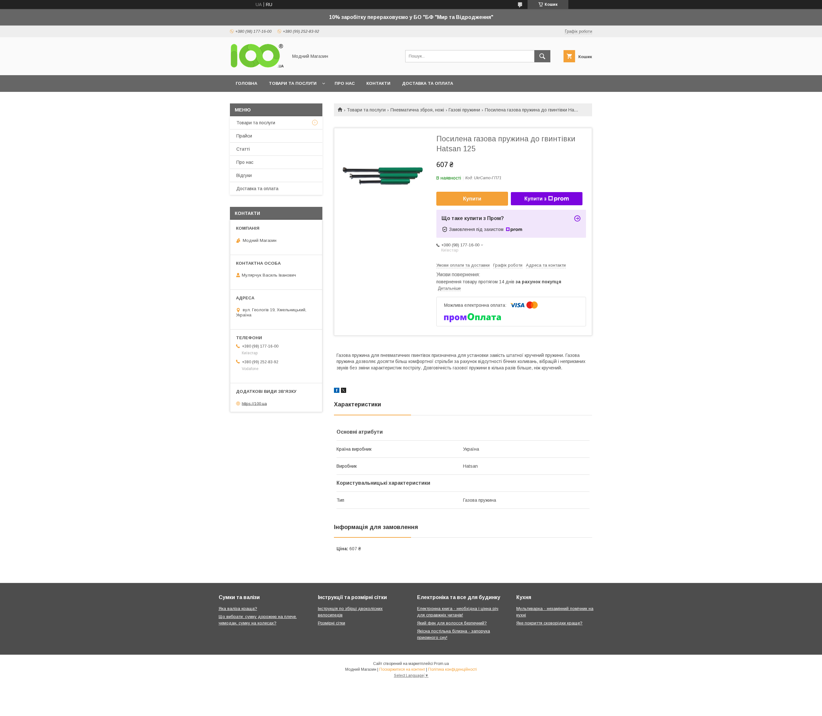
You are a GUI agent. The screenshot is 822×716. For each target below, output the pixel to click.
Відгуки (244, 175)
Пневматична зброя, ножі (417, 109)
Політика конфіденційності (452, 669)
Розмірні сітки (331, 623)
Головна (246, 83)
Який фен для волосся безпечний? (452, 623)
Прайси (244, 135)
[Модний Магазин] (257, 66)
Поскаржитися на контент (402, 669)
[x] (343, 391)
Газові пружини (464, 109)
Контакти (378, 83)
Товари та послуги (293, 83)
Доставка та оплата (427, 83)
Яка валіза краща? (238, 608)
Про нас (345, 83)
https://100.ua (254, 403)
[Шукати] (542, 56)
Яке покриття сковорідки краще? (549, 623)
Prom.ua (441, 663)
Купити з (535, 198)
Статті (243, 149)
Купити (472, 198)
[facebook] (336, 391)
